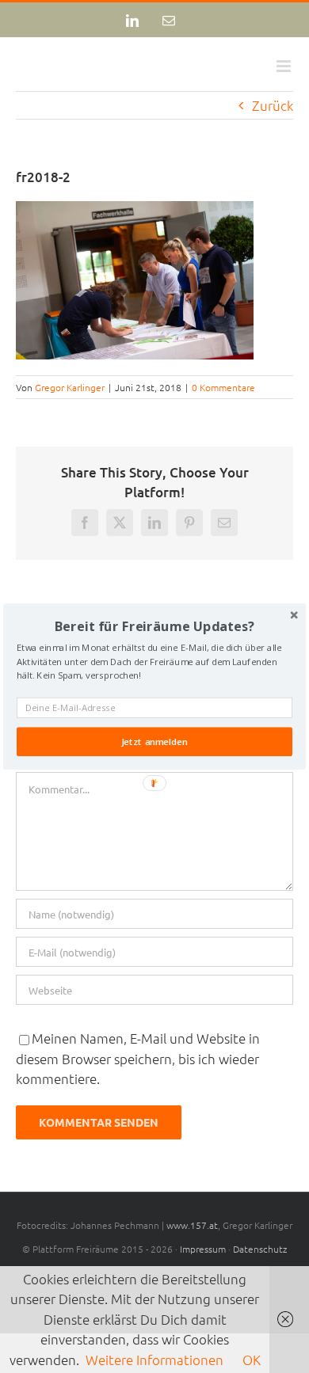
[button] (154, 626)
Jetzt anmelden (154, 742)
